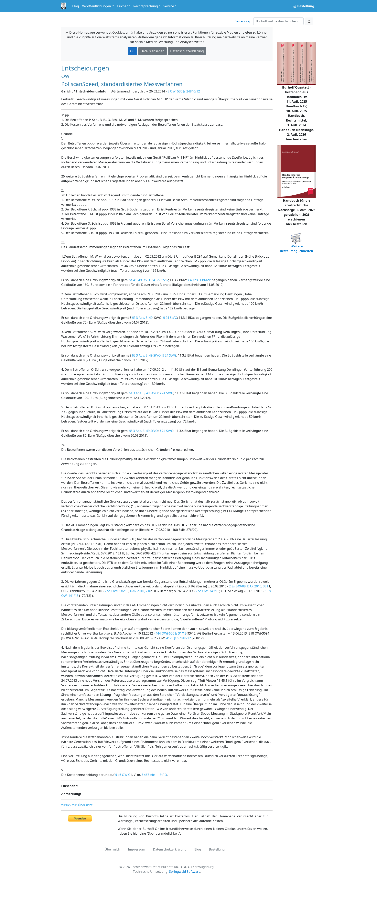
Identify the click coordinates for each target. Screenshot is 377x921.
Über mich (112, 849)
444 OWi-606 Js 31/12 (171, 633)
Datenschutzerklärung (187, 51)
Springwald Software (184, 871)
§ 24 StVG (170, 318)
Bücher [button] (122, 6)
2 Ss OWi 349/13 (207, 591)
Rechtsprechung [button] (145, 6)
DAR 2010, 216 (140, 591)
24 (153, 280)
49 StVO (144, 280)
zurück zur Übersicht (76, 805)
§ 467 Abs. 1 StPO (154, 775)
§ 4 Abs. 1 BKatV (199, 280)
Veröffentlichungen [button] (97, 6)
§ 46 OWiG (123, 775)
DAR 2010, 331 (257, 586)
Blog (75, 6)
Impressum (136, 849)
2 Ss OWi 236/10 (116, 591)
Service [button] (168, 6)
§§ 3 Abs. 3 (139, 318)
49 (151, 318)
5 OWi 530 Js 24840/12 (183, 91)
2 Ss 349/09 (237, 586)
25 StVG (162, 280)
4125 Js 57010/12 (178, 638)
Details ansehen (152, 51)
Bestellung (242, 21)
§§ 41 (133, 280)
